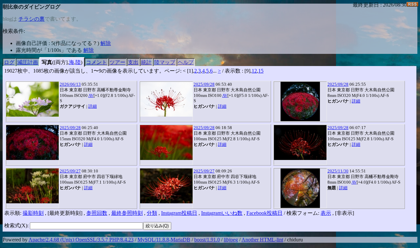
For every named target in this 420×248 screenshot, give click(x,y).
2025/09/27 (70, 171)
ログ (9, 62)
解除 (105, 43)
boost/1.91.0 (207, 239)
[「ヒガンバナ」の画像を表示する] (166, 99)
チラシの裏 (31, 19)
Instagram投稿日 (179, 213)
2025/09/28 (204, 84)
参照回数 (96, 213)
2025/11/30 (337, 171)
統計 (146, 62)
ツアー (117, 62)
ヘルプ (186, 62)
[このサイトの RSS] (412, 5)
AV (91, 95)
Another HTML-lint (262, 239)
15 (260, 71)
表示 (326, 213)
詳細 (92, 106)
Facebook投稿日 (264, 213)
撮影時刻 (33, 213)
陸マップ (164, 62)
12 (254, 71)
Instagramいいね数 (221, 213)
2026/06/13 (70, 84)
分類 (152, 213)
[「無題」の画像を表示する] (300, 188)
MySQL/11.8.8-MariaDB (163, 239)
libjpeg (231, 239)
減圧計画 (27, 62)
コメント (96, 62)
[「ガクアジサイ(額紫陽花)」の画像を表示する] (32, 99)
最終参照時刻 (127, 213)
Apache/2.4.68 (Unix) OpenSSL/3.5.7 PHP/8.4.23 (81, 239)
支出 (133, 62)
